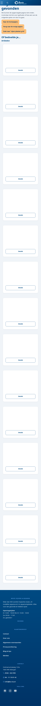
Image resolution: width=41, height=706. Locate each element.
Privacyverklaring (10, 647)
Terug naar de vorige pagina (12, 27)
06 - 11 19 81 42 (10, 677)
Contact (6, 634)
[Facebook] (5, 691)
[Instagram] (10, 691)
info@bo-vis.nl (10, 682)
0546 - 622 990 (10, 673)
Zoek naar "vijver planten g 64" (14, 31)
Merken (6, 656)
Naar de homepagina (10, 22)
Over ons (6, 638)
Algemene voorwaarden (12, 642)
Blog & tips (7, 651)
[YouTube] (15, 691)
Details (20, 70)
